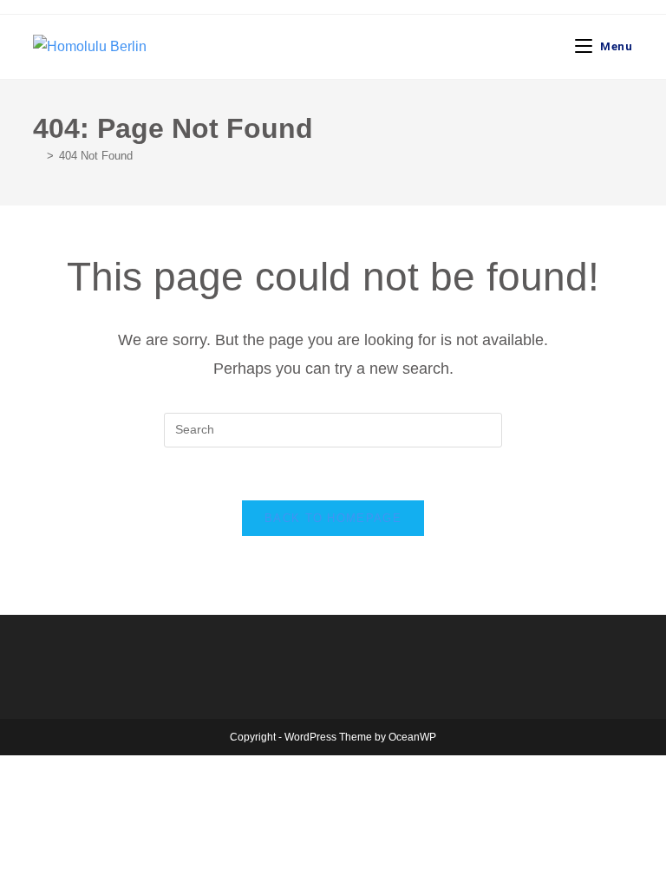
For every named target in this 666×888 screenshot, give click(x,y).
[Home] (37, 155)
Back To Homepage (333, 518)
